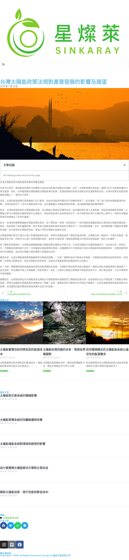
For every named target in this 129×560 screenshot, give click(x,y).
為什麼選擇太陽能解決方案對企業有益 (24, 467)
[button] (124, 165)
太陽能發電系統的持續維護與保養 (21, 419)
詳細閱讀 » (4, 371)
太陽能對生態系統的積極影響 (18, 395)
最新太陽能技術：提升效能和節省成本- (24, 492)
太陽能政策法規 (10, 518)
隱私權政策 (5, 553)
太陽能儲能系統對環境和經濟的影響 (22, 443)
